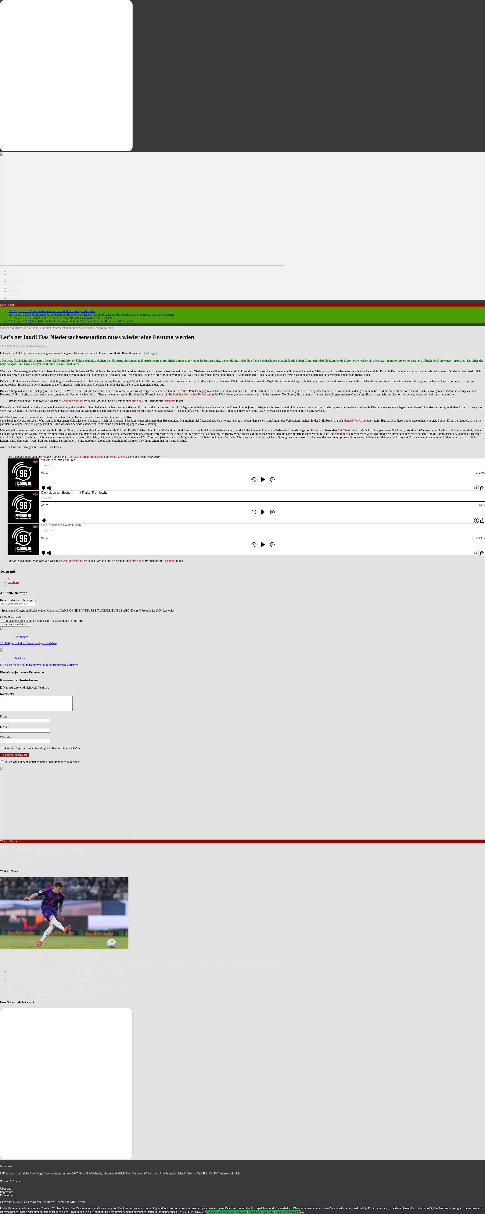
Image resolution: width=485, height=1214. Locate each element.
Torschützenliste (17, 281)
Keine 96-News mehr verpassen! (19, 600)
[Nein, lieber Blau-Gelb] (302, 1212)
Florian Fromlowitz (91, 456)
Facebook (13, 294)
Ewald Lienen (117, 456)
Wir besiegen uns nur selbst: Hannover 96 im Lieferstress (51, 994)
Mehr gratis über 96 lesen (15, 624)
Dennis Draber (25, 346)
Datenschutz (7, 1195)
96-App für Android (71, 400)
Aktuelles (40, 346)
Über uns (13, 298)
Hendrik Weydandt (355, 420)
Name (3, 716)
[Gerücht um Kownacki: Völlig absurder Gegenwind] (64, 947)
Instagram (13, 288)
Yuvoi (11, 284)
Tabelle (12, 277)
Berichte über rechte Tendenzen (192, 394)
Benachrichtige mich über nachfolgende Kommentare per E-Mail (42, 748)
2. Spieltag (14, 274)
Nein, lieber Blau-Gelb (261, 1212)
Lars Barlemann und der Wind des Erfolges (42, 849)
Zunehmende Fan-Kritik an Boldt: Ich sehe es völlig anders (53, 979)
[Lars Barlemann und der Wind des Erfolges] (64, 837)
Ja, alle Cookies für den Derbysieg (227, 1212)
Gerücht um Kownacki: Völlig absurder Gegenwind (50, 955)
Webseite (5, 737)
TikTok (12, 291)
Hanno (315, 430)
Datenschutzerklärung (288, 1212)
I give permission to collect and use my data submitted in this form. (44, 620)
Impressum (6, 1192)
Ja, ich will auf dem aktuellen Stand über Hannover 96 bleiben (41, 761)
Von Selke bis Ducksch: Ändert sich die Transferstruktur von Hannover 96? (66, 971)
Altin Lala (72, 456)
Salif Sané (344, 430)
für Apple (138, 400)
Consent (10, 617)
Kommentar (7, 694)
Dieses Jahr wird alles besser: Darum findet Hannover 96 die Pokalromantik (67, 987)
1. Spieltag (14, 271)
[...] (292, 863)
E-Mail (4, 726)
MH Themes (77, 1201)
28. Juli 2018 (8, 346)
